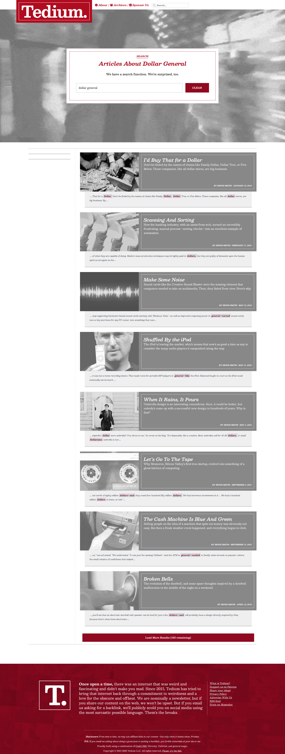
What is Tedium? (220, 683)
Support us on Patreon (223, 687)
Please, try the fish (171, 751)
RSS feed (215, 701)
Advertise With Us (221, 697)
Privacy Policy (218, 694)
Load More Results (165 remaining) (168, 638)
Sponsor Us (140, 5)
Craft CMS (141, 746)
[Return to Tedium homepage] (54, 11)
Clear (197, 88)
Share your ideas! (220, 690)
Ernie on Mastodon (221, 705)
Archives (120, 5)
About (103, 5)
